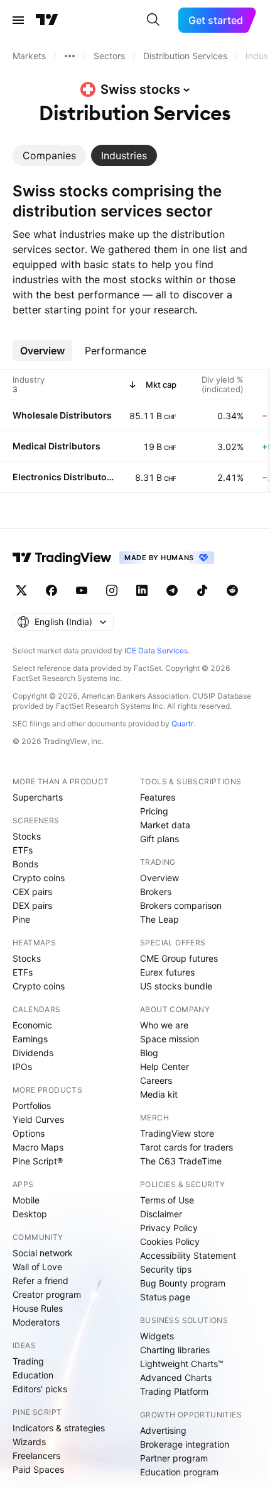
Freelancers (36, 1455)
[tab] (49, 155)
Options (29, 1133)
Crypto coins (39, 877)
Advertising (163, 1430)
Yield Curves (38, 1119)
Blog (149, 1052)
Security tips (166, 1269)
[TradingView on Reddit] (232, 590)
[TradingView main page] (47, 20)
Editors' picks (40, 1388)
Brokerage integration (184, 1444)
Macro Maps (38, 1147)
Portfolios (32, 1105)
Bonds (25, 864)
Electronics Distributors (63, 476)
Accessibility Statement (188, 1255)
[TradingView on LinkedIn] (142, 590)
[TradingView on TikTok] (202, 590)
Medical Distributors (56, 446)
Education (33, 1375)
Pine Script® (38, 1161)
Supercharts (38, 797)
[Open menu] (18, 20)
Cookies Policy (170, 1241)
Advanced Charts (176, 1377)
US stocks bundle (176, 986)
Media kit (159, 1094)
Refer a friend (40, 1280)
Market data (165, 824)
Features (157, 797)
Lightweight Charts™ (182, 1363)
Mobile (26, 1200)
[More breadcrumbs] (69, 56)
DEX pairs (32, 905)
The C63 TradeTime (181, 1161)
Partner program (174, 1458)
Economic (32, 1025)
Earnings (30, 1038)
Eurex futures (167, 972)
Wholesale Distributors (62, 415)
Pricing (154, 811)
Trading (28, 1361)
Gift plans (159, 838)
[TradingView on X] (21, 590)
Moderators (36, 1322)
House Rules (38, 1308)
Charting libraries (175, 1349)
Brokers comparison (181, 905)
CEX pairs (32, 891)
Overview (159, 877)
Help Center (164, 1066)
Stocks (27, 836)
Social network (43, 1252)
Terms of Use (167, 1200)
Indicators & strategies (59, 1427)
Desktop (30, 1213)
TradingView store (177, 1133)
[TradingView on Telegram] (172, 590)
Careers (156, 1080)
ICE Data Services (156, 650)
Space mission (169, 1038)
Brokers (155, 891)
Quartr (182, 723)
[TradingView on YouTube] (81, 590)
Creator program (47, 1294)
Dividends (33, 1052)
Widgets (157, 1336)
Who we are (164, 1025)
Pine (21, 919)
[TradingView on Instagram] (112, 590)
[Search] (153, 20)
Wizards (29, 1441)
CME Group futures (179, 958)
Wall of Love (37, 1266)
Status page (165, 1297)
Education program (179, 1472)
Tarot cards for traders (186, 1147)
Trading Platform (174, 1391)
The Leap (159, 919)
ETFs (23, 850)
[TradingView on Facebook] (51, 590)
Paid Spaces (38, 1469)
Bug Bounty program (182, 1283)
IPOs (22, 1066)
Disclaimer (161, 1213)
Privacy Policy (169, 1227)
